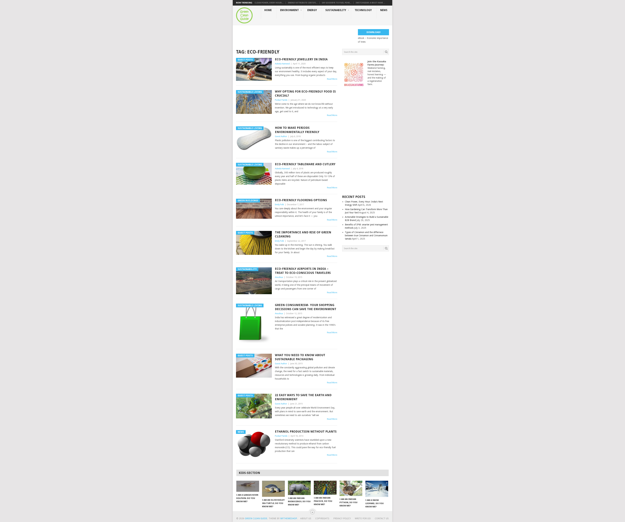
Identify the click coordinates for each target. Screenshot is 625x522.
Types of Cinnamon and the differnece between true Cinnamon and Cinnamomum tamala (366, 235)
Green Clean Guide (256, 518)
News (383, 10)
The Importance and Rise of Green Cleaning (303, 234)
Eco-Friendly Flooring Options (301, 200)
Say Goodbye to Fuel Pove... (336, 3)
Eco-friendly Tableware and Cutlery (305, 164)
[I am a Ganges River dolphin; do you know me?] (247, 486)
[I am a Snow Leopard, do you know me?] (376, 489)
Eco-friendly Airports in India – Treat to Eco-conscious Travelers (303, 270)
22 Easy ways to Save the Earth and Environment (303, 397)
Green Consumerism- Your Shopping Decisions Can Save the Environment (305, 307)
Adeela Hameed (282, 63)
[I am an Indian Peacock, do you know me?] (325, 488)
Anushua (279, 277)
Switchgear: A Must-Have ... (370, 3)
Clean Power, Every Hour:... (269, 3)
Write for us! (363, 518)
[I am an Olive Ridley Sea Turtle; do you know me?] (273, 489)
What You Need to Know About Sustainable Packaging (300, 357)
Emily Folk (279, 204)
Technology (363, 10)
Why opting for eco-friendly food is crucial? (305, 93)
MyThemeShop (288, 518)
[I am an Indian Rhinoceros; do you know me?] (299, 488)
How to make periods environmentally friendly (297, 130)
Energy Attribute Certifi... (302, 3)
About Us (305, 518)
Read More (332, 79)
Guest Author (281, 136)
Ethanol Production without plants (306, 431)
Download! (374, 32)
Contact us (382, 518)
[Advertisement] (295, 36)
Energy (312, 10)
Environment (289, 10)
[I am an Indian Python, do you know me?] (351, 488)
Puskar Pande (281, 100)
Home (268, 10)
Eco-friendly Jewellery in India (301, 59)
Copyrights (322, 518)
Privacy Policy (342, 518)
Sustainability (335, 10)
